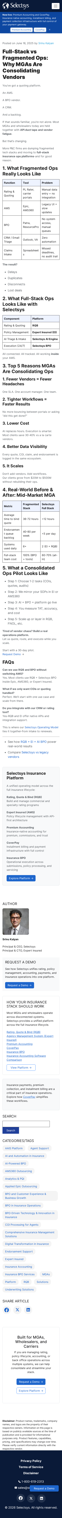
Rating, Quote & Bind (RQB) (24, 1032)
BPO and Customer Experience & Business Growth (25, 1196)
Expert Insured (14, 1259)
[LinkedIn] (41, 1498)
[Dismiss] (49, 29)
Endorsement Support (19, 1251)
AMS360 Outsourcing (18, 1171)
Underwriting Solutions (19, 1289)
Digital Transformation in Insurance (27, 1243)
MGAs (46, 1274)
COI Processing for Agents (21, 1224)
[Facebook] (21, 1498)
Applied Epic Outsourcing (21, 1186)
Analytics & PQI (14, 1178)
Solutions (42, 1282)
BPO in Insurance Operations (23, 1205)
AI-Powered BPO (15, 1163)
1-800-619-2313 (32, 1481)
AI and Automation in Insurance (24, 1156)
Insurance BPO (16, 1052)
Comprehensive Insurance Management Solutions (29, 1234)
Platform (10, 1282)
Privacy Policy (31, 1461)
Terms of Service (31, 1467)
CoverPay (40, 29)
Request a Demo (44, 1488)
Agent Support (39, 1148)
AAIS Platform (14, 1148)
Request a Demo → (20, 985)
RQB (26, 1282)
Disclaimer (31, 1473)
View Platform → (21, 1067)
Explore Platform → (21, 878)
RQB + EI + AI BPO (34, 741)
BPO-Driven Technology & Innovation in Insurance (29, 1215)
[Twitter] (31, 1498)
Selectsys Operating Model (41, 727)
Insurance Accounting (18, 1266)
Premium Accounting (21, 29)
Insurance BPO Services (20, 1274)
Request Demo (11, 654)
